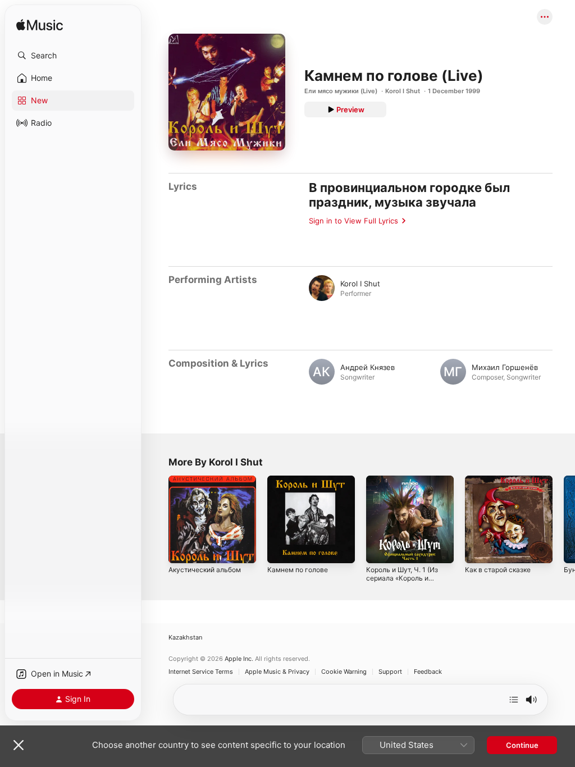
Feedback (428, 672)
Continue (522, 745)
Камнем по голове (297, 569)
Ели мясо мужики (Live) (340, 91)
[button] (73, 55)
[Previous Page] (157, 519)
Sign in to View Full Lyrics (353, 220)
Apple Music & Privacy (277, 672)
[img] (39, 25)
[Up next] (514, 699)
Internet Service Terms (200, 672)
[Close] (18, 745)
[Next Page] (564, 519)
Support (390, 672)
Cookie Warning (344, 672)
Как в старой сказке (498, 569)
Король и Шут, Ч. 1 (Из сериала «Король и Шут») (402, 578)
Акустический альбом (204, 569)
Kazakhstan (185, 637)
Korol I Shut (402, 91)
